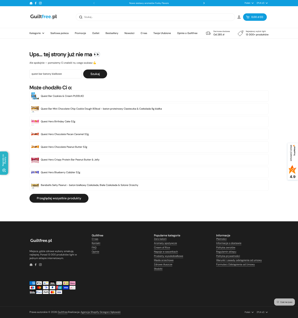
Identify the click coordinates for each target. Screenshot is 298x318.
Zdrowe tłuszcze (163, 264)
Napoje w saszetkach (166, 251)
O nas (95, 239)
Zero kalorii (160, 239)
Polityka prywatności (228, 256)
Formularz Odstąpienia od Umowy (235, 264)
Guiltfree (63, 312)
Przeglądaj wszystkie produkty (59, 198)
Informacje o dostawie (228, 243)
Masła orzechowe (164, 260)
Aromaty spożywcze (165, 243)
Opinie (95, 251)
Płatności (221, 239)
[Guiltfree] (43, 17)
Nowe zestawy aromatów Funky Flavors (149, 3)
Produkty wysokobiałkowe (168, 256)
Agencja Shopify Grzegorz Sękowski (101, 312)
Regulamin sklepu (226, 251)
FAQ (94, 247)
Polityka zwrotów (225, 247)
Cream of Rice (162, 247)
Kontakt (96, 243)
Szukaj (95, 74)
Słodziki (158, 268)
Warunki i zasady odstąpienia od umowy (239, 260)
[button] (255, 17)
